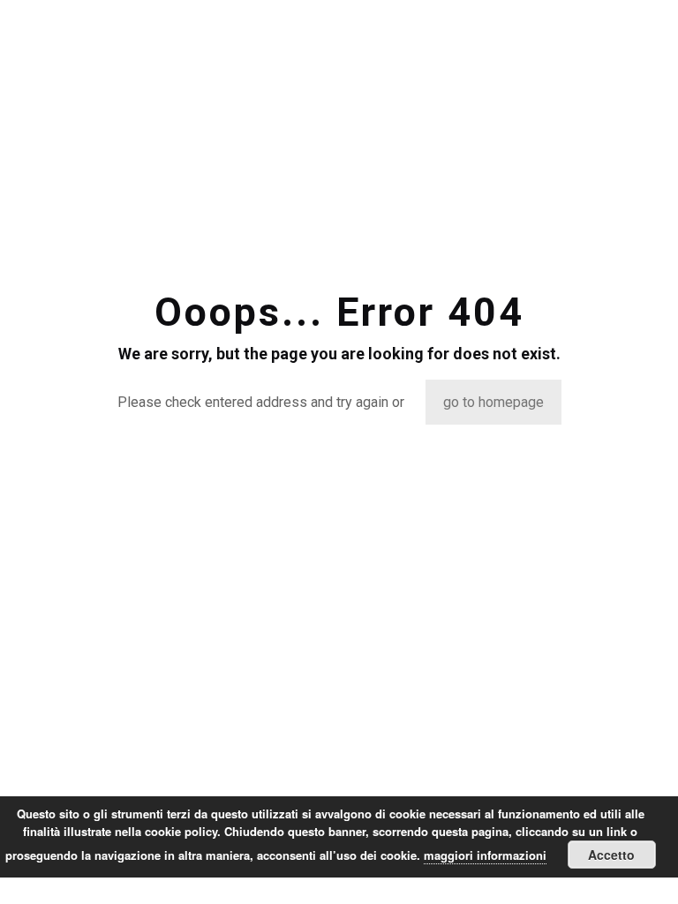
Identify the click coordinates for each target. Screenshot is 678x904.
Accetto (611, 854)
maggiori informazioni (485, 855)
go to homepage (493, 402)
